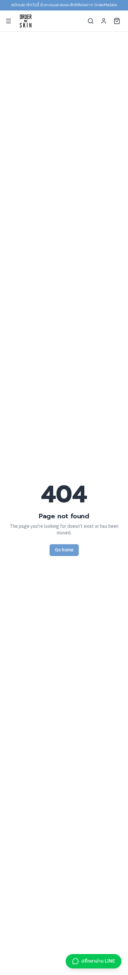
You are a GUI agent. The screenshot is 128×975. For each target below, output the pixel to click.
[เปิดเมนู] (8, 21)
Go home (64, 550)
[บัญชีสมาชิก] (104, 21)
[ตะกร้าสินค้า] (117, 21)
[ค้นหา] (90, 21)
